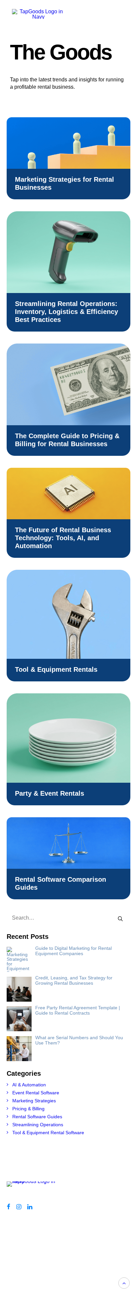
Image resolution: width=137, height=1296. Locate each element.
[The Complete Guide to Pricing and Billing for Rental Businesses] (68, 384)
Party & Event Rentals (49, 793)
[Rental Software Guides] (68, 843)
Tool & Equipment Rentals (56, 669)
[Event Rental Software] (68, 737)
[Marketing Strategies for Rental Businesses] (68, 143)
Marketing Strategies (34, 1100)
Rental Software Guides (37, 1116)
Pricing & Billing (28, 1108)
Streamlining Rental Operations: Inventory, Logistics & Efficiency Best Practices (66, 311)
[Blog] (34, 1186)
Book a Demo (53, 1243)
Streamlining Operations (37, 1124)
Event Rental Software (35, 1092)
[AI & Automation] (68, 493)
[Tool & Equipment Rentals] (68, 614)
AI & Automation (29, 1084)
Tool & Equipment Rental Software (48, 1132)
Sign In (53, 1263)
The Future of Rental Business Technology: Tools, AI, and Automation (63, 537)
